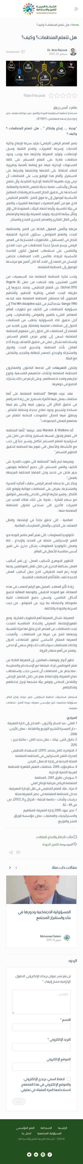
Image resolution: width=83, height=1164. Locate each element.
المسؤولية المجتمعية (49, 1133)
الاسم (65, 1020)
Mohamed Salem (50, 936)
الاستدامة (46, 1128)
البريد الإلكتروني (59, 1039)
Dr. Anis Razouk (57, 50)
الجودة (46, 844)
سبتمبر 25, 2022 (58, 53)
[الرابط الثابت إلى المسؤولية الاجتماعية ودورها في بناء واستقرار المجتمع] (41, 890)
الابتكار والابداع (56, 837)
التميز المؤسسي (25, 1128)
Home (75, 24)
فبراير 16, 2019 (54, 939)
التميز (55, 844)
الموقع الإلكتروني (59, 1059)
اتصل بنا (26, 1133)
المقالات (41, 837)
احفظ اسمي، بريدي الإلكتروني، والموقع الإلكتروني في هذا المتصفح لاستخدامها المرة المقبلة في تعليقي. (45, 1084)
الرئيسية (62, 1128)
